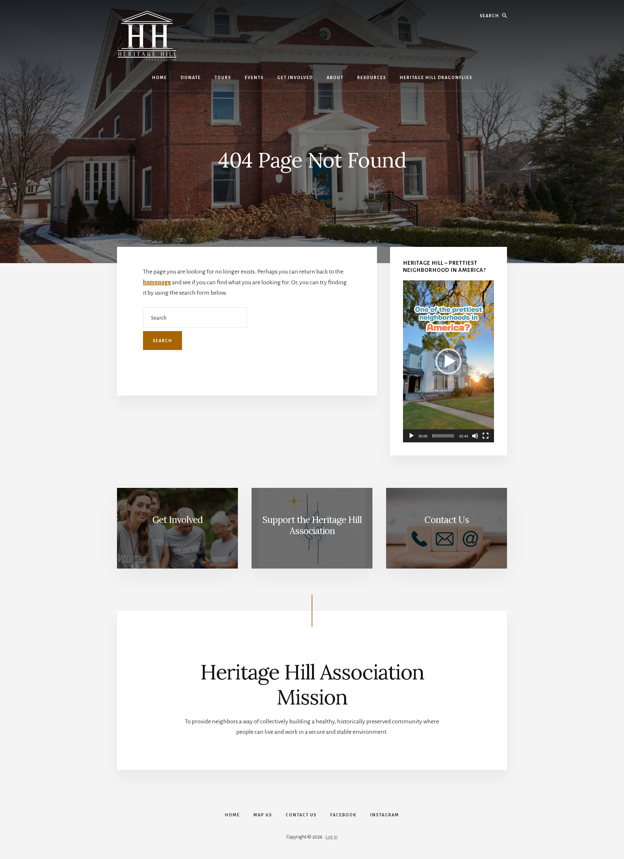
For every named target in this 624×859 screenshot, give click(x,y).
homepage (157, 282)
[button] (449, 361)
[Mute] (475, 436)
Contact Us (446, 520)
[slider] (443, 435)
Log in (331, 836)
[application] (448, 361)
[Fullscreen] (485, 436)
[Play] (411, 436)
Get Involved (177, 520)
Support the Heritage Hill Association (312, 525)
